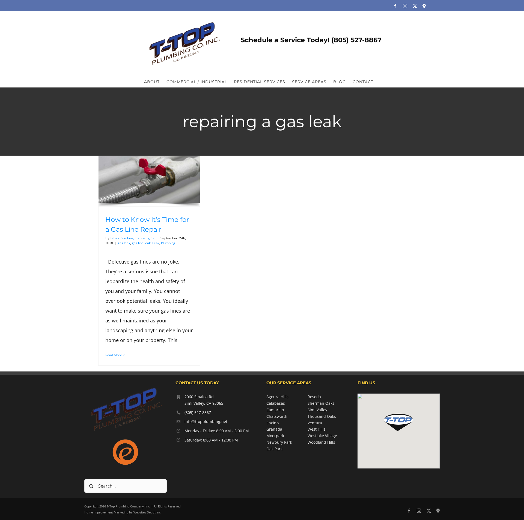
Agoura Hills (277, 396)
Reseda (314, 396)
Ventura (315, 422)
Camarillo (275, 409)
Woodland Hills (321, 442)
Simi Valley (317, 409)
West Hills (317, 429)
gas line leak (141, 243)
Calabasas (275, 403)
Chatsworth (276, 416)
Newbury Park (279, 442)
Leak (155, 243)
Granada (274, 429)
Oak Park (274, 448)
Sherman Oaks (321, 403)
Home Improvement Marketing (106, 512)
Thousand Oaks (322, 416)
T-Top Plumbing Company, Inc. (133, 238)
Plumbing (168, 243)
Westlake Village (322, 435)
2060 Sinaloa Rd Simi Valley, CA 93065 (203, 400)
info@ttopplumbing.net (205, 421)
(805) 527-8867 (197, 412)
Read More (113, 355)
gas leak (124, 243)
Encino (272, 422)
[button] (398, 422)
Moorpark (275, 435)
